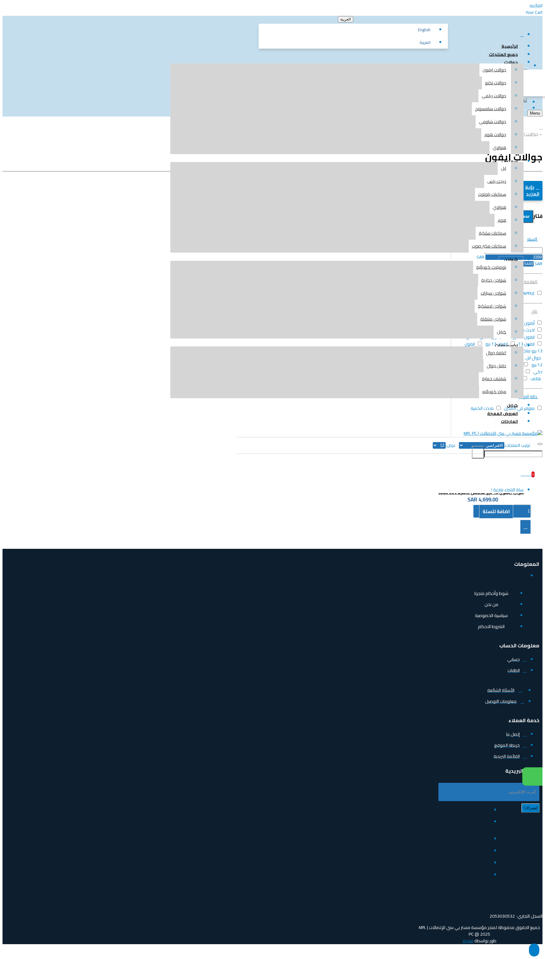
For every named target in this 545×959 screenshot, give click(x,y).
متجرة (468, 941)
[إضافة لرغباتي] (525, 527)
